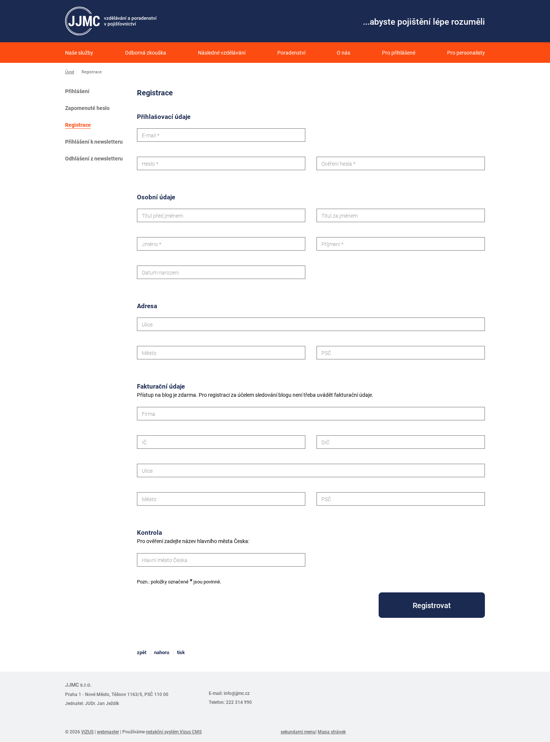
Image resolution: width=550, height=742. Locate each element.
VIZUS (87, 732)
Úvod (69, 71)
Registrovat (432, 605)
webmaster (108, 732)
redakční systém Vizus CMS (174, 732)
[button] (145, 52)
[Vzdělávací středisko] (111, 21)
